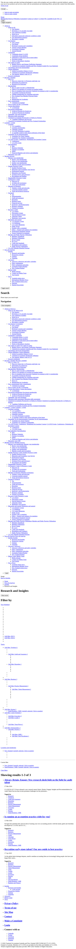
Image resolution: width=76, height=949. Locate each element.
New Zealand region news (19, 281)
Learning (10, 124)
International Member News (20, 280)
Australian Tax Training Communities (23, 138)
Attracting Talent (17, 216)
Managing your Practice (19, 173)
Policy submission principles (20, 265)
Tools (9, 869)
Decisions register (17, 59)
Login (2, 20)
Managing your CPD (14, 154)
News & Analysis (9, 250)
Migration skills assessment (16, 116)
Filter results (4, 595)
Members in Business (14, 186)
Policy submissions (17, 263)
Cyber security (16, 889)
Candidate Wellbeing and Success (22, 119)
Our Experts (15, 275)
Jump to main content (10, 14)
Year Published (5, 604)
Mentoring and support (15, 220)
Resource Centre (13, 209)
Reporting (15, 199)
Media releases (16, 271)
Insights (10, 251)
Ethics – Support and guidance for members (24, 230)
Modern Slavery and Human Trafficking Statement (27, 64)
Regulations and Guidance (19, 245)
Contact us (30, 19)
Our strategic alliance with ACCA (22, 74)
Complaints (11, 52)
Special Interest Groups (18, 214)
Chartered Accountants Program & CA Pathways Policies (25, 118)
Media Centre (12, 270)
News (10, 276)
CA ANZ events (16, 143)
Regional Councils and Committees (22, 46)
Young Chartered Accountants (20, 233)
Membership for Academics (20, 99)
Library (36, 19)
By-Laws (14, 241)
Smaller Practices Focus (19, 168)
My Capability (48, 19)
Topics (3, 644)
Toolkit (10, 871)
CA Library (15, 211)
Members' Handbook (18, 236)
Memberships (12, 86)
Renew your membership (19, 159)
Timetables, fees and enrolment (17, 114)
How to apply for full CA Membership (23, 87)
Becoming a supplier (18, 39)
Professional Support (18, 171)
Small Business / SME (14, 812)
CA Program (15, 107)
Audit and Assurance (14, 799)
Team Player (11, 838)
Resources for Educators (19, 84)
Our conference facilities (19, 32)
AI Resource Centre (14, 179)
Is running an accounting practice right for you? (27, 816)
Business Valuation (17, 148)
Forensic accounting (18, 208)
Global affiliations (13, 69)
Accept (3, 9)
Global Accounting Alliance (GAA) (22, 71)
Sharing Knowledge (18, 285)
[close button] (7, 9)
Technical (11, 193)
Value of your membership (19, 161)
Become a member (9, 77)
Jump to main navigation (11, 12)
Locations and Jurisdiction (8, 747)
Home (2, 17)
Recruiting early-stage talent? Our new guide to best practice (33, 849)
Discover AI (15, 181)
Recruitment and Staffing (19, 176)
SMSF (14, 151)
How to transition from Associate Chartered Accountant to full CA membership (35, 91)
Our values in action (14, 62)
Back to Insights (5, 578)
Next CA (14, 97)
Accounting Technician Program (21, 92)
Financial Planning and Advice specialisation (25, 153)
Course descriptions (14, 106)
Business (10, 802)
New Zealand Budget (18, 268)
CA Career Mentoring (18, 225)
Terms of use (4, 5)
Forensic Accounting (18, 149)
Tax (13, 194)
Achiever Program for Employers (21, 111)
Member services (9, 156)
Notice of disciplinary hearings (21, 61)
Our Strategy (15, 29)
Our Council (15, 42)
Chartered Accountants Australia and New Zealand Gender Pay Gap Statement (35, 66)
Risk (13, 146)
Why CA (11, 79)
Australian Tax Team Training (20, 136)
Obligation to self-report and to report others (25, 57)
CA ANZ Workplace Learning (21, 131)
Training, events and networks (20, 188)
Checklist (11, 837)
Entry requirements (13, 101)
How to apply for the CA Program (18, 104)
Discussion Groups (17, 213)
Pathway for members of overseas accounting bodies (27, 89)
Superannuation (16, 196)
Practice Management (14, 804)
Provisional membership (15, 109)
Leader (10, 809)
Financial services (17, 203)
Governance (11, 41)
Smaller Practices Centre (15, 166)
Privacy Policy (11, 903)
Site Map (8, 912)
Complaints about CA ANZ (20, 54)
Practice (10, 811)
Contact (8, 916)
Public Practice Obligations (20, 246)
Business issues (16, 201)
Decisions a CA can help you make (22, 31)
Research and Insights (18, 253)
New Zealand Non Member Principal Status (25, 96)
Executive (11, 807)
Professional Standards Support (21, 231)
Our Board (15, 44)
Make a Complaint (13, 921)
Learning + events (9, 123)
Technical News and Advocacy (21, 174)
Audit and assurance (18, 198)
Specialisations (12, 144)
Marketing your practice (19, 218)
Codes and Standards (18, 243)
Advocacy (11, 260)
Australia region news (18, 278)
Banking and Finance (14, 883)
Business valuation (17, 206)
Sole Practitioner (13, 879)
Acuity (55, 19)
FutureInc (15, 258)
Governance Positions (18, 49)
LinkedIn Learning (17, 129)
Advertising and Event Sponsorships (18, 67)
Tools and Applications (18, 184)
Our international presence (19, 37)
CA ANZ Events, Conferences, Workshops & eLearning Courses (27, 139)
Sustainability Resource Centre (17, 178)
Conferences (15, 141)
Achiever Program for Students (21, 113)
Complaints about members (20, 56)
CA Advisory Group (18, 221)
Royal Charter (16, 240)
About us (7, 26)
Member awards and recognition (21, 164)
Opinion (14, 256)
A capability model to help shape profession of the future (28, 133)
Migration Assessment (20, 19)
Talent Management (14, 806)
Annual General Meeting (19, 47)
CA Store (41, 19)
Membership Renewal (7, 19)
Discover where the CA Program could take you (26, 81)
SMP (9, 878)
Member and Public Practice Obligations (20, 235)
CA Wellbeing (16, 223)
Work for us (15, 34)
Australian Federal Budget (19, 266)
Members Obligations (18, 238)
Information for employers (19, 82)
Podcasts (14, 283)
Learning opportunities (18, 128)
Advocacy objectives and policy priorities (24, 261)
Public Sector (16, 226)
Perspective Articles (17, 255)
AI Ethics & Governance (19, 183)
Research (11, 796)
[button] (6, 22)
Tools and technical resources (20, 191)
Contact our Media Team (19, 273)
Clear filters (4, 770)
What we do (11, 27)
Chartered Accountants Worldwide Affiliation (25, 72)
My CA (59, 19)
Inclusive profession (14, 76)
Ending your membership (19, 163)
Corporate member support (20, 189)
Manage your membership (15, 158)
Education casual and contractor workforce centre (26, 36)
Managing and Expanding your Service (23, 169)
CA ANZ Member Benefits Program (18, 248)
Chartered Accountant (18, 102)
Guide (10, 835)
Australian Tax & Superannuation (18, 134)
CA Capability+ (16, 126)
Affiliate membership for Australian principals (25, 94)
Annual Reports (16, 51)
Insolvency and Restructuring (20, 204)
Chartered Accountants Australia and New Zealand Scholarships (27, 121)
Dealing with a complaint (19, 228)
